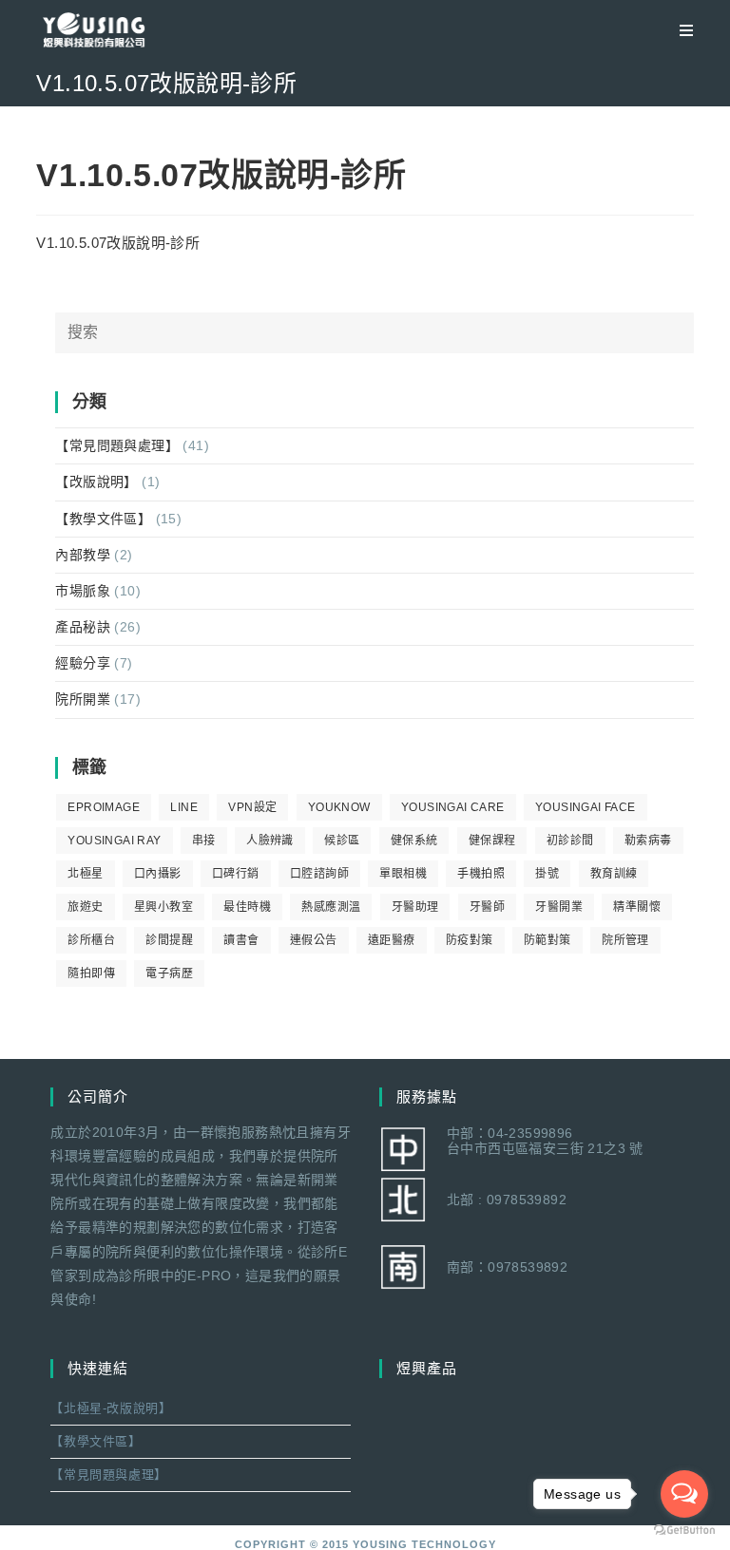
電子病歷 (169, 973)
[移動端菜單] (679, 31)
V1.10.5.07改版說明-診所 (118, 243)
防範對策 (547, 940)
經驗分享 (82, 663)
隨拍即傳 (91, 973)
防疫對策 (469, 940)
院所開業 (82, 699)
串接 (204, 840)
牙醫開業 (559, 907)
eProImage (103, 807)
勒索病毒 (648, 840)
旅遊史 (85, 907)
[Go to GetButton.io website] (684, 1530)
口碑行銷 (235, 873)
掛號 (547, 873)
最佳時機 (247, 907)
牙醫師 (487, 907)
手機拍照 (481, 873)
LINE (184, 807)
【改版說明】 (96, 481)
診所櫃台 (91, 940)
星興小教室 (163, 907)
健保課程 (492, 840)
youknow (339, 807)
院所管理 (625, 940)
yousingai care (453, 807)
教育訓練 (614, 873)
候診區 (341, 840)
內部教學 (82, 554)
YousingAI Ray (114, 840)
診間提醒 (169, 940)
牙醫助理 (415, 907)
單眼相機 (403, 873)
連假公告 (313, 940)
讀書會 (241, 940)
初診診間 (570, 840)
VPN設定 (252, 807)
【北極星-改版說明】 (110, 1408)
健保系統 (414, 840)
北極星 (85, 873)
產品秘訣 (82, 626)
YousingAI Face (585, 807)
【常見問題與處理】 (117, 445)
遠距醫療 (391, 940)
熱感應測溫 (330, 907)
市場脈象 (82, 590)
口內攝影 (158, 873)
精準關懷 (637, 907)
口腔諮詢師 (319, 873)
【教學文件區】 (103, 518)
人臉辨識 (270, 840)
